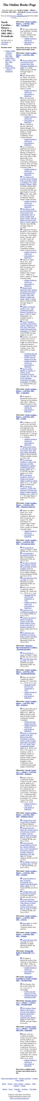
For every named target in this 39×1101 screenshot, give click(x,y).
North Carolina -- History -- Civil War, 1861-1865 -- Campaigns (27, 391)
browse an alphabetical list (18, 16)
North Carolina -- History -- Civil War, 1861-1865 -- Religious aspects (27, 814)
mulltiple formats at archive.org (30, 440)
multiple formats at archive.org (30, 39)
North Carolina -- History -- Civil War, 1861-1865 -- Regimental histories (27, 672)
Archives (25, 1089)
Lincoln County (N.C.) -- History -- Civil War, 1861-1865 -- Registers (26, 772)
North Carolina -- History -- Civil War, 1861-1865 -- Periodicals (27, 23)
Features (17, 1089)
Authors (27, 1084)
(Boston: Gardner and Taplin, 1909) (28, 293)
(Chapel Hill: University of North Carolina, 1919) (28, 565)
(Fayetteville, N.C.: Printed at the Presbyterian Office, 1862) (28, 882)
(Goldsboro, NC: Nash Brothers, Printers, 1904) (28, 180)
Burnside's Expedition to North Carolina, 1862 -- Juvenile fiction (26, 978)
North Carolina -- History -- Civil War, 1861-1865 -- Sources (27, 918)
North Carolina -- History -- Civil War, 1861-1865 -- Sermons (27, 873)
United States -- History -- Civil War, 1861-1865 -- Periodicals (10, 62)
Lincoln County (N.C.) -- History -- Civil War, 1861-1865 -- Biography (26, 1028)
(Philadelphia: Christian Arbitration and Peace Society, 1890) (28, 464)
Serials (23, 1086)
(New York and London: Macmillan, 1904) (28, 450)
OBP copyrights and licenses (19, 1098)
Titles (34, 1084)
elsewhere (4, 44)
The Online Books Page (19, 4)
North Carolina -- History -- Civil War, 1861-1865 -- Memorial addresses (27, 505)
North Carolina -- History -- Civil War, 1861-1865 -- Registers (27, 703)
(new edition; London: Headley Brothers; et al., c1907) (28, 490)
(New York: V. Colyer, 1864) (28, 215)
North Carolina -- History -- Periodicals (10, 69)
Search (10, 1084)
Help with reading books (9, 1078)
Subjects (16, 1086)
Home (4, 1084)
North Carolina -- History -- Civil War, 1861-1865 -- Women (27, 934)
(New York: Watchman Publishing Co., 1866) (29, 64)
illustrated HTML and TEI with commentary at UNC (30, 597)
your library (5, 42)
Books (5, 1089)
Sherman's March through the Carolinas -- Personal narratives (27, 647)
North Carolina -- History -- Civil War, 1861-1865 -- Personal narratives (27, 542)
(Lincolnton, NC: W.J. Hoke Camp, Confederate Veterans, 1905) (28, 740)
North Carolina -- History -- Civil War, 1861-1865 (10, 53)
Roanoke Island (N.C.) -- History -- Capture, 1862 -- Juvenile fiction (26, 1002)
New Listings (18, 1084)
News (11, 1089)
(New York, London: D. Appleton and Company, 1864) (28, 1013)
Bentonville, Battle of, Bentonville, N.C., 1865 (25, 953)
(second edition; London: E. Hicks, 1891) (29, 479)
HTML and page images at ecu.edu (30, 358)
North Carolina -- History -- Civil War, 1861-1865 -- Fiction (27, 417)
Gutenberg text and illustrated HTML (30, 354)
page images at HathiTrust (29, 43)
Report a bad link (25, 1078)
